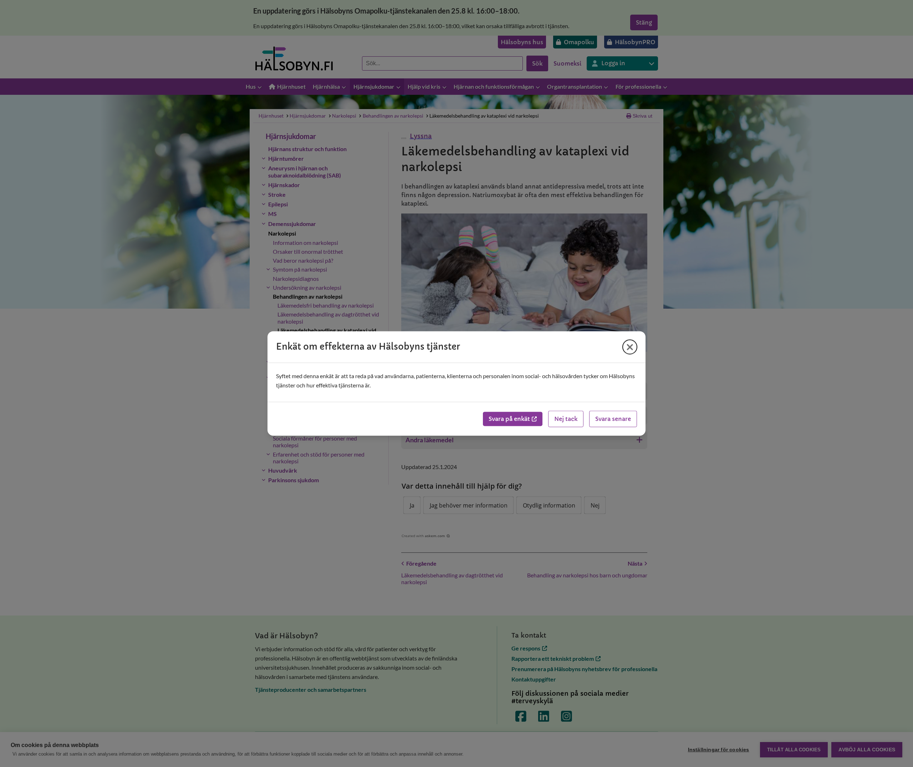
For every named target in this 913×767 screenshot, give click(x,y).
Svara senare (613, 419)
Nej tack (565, 419)
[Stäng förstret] (630, 347)
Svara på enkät (509, 419)
